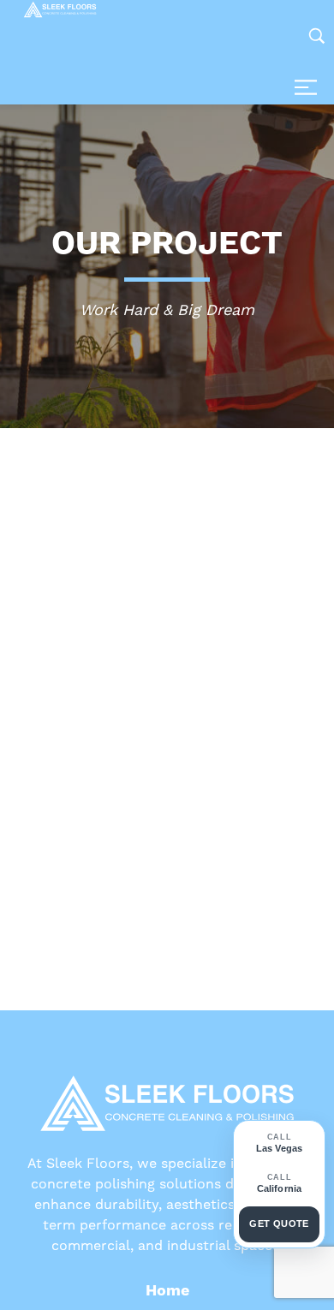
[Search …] (316, 36)
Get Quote (279, 1223)
